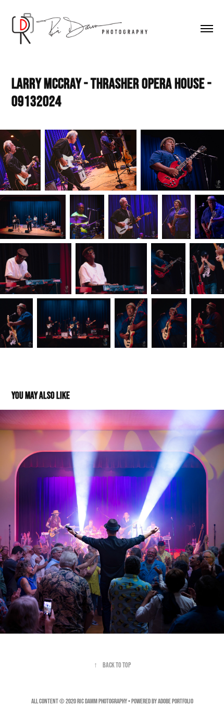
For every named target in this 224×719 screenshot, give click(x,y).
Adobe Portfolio (175, 701)
